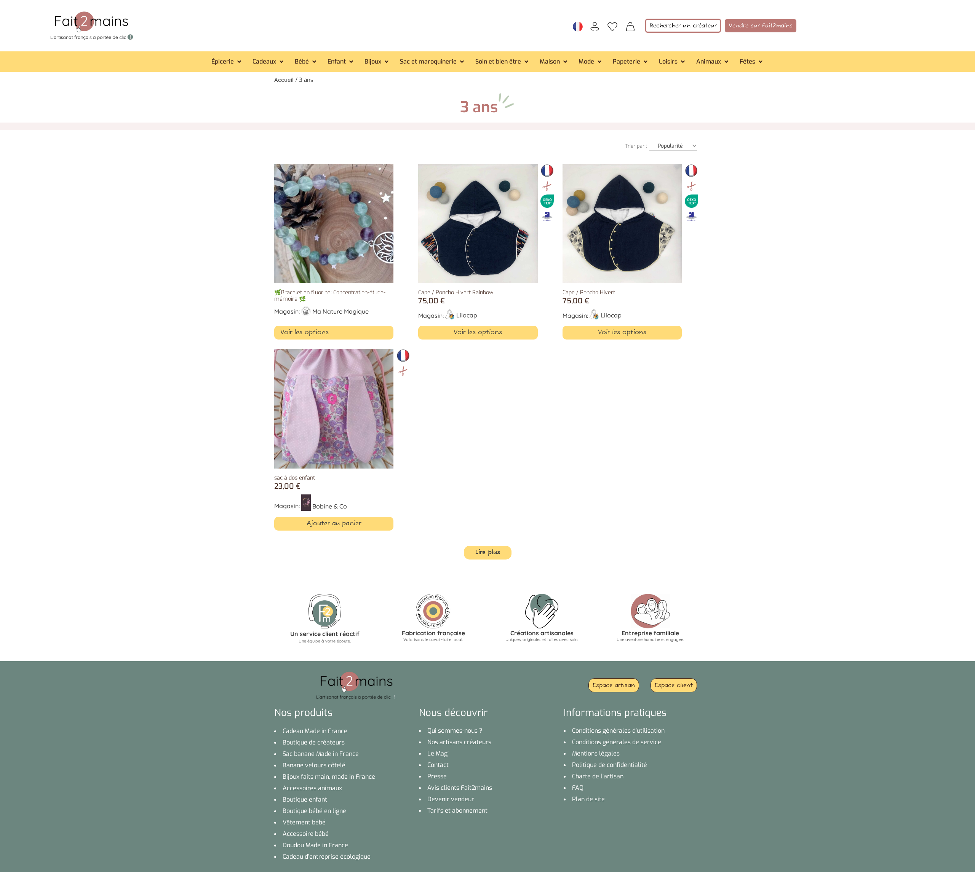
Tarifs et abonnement (457, 811)
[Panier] (630, 26)
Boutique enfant (305, 799)
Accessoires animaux (312, 788)
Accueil (284, 79)
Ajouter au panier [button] (334, 524)
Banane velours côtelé (314, 765)
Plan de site (588, 799)
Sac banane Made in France (321, 754)
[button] (227, 61)
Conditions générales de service (616, 742)
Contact (438, 765)
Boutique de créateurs (314, 742)
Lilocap (466, 315)
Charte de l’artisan (597, 776)
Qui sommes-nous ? (455, 731)
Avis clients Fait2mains (459, 788)
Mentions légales (596, 753)
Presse (437, 776)
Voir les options (304, 332)
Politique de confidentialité (609, 765)
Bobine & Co (329, 506)
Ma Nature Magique (340, 311)
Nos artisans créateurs (459, 742)
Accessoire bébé (306, 834)
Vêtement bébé (304, 822)
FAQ (577, 788)
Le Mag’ (438, 753)
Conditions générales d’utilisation (618, 731)
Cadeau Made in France (315, 731)
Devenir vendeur (450, 799)
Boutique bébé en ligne (314, 811)
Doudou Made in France (315, 845)
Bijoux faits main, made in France (329, 777)
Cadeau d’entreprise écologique (327, 857)
